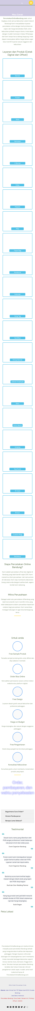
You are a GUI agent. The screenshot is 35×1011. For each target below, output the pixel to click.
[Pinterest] (10, 1007)
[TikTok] (24, 1007)
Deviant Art (25, 998)
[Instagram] (19, 1007)
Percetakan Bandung (7, 998)
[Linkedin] (13, 1007)
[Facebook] (16, 1007)
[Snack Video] (27, 1007)
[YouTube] (8, 1007)
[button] (22, 3)
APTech (15, 1001)
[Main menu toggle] (31, 3)
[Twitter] (22, 1007)
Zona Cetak (17, 998)
